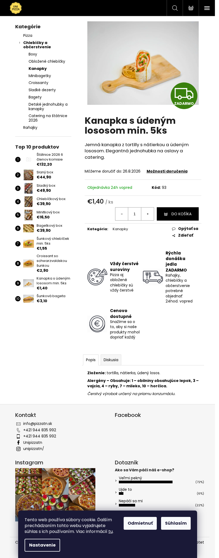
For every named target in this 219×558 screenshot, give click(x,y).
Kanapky (38, 68)
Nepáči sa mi (131, 501)
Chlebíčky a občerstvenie (37, 45)
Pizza (27, 35)
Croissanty (38, 82)
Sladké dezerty (42, 90)
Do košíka (181, 214)
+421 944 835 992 (39, 430)
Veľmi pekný (130, 478)
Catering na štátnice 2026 (48, 118)
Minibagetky (40, 75)
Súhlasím (176, 523)
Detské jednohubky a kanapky (48, 106)
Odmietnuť (140, 523)
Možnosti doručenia (167, 171)
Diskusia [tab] (111, 359)
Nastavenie (42, 545)
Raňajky (30, 127)
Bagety (35, 97)
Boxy (33, 54)
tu (110, 531)
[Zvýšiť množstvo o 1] (147, 214)
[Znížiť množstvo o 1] (121, 214)
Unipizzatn (32, 442)
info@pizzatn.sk (37, 423)
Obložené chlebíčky (47, 61)
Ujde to (125, 489)
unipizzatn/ (33, 448)
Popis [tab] (91, 359)
